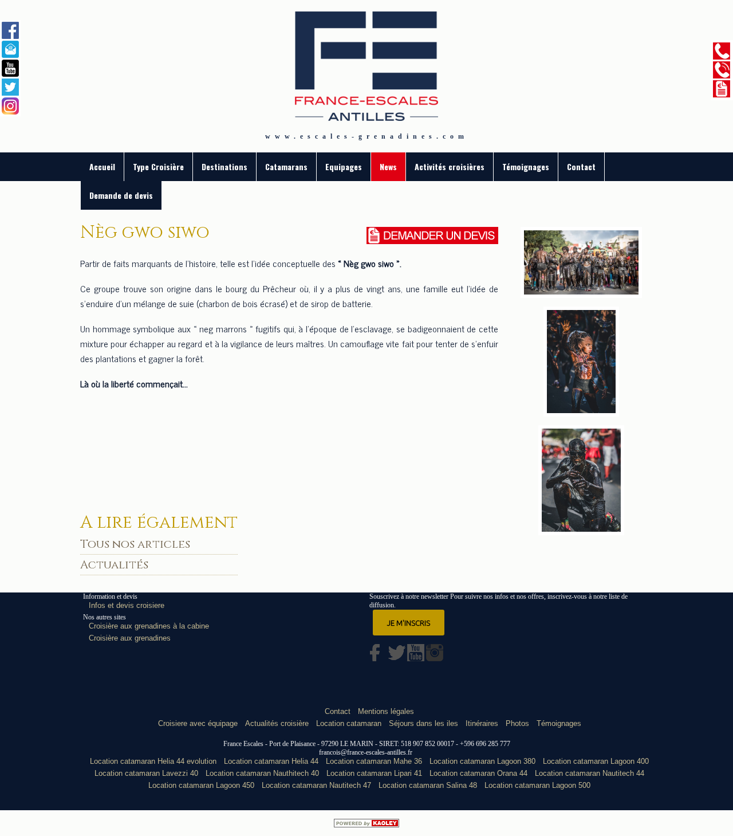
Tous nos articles (135, 544)
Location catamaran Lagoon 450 (201, 785)
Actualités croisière (277, 723)
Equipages (343, 166)
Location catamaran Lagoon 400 (596, 761)
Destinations (224, 166)
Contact (581, 166)
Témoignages (525, 166)
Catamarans (286, 166)
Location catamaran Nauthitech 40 (262, 773)
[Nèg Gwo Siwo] (581, 293)
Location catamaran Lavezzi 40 (146, 773)
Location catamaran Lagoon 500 (537, 785)
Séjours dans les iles (423, 723)
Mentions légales (386, 711)
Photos (517, 723)
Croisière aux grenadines (130, 638)
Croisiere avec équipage (198, 723)
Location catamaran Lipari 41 (374, 773)
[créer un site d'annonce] (366, 822)
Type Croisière (158, 166)
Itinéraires (482, 723)
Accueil (102, 166)
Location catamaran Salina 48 (428, 785)
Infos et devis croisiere (126, 605)
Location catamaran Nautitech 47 (316, 785)
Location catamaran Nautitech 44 (589, 773)
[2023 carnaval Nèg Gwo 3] (581, 530)
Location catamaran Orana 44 (478, 773)
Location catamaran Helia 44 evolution (153, 761)
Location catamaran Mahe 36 (374, 761)
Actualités (114, 564)
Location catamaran (348, 723)
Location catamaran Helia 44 (271, 761)
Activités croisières (449, 166)
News (388, 166)
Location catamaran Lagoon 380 (482, 761)
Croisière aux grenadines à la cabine (149, 626)
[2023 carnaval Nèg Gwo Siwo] (581, 412)
